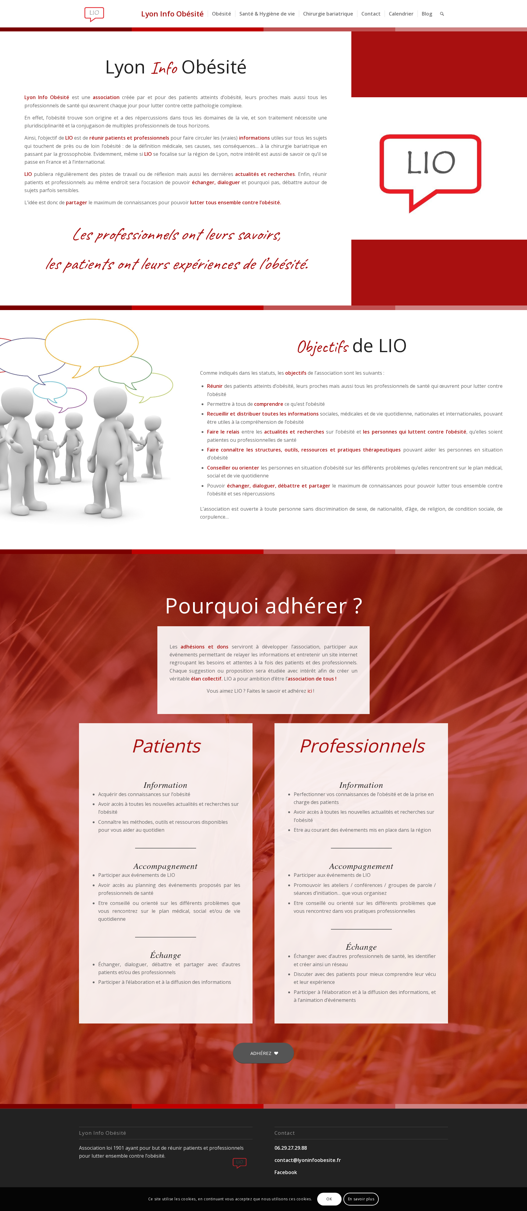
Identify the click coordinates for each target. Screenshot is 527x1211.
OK (329, 1199)
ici (309, 691)
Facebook (285, 1172)
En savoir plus (361, 1199)
